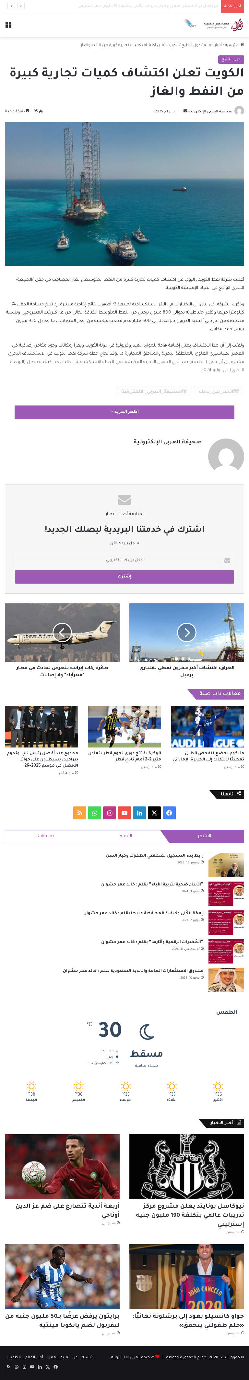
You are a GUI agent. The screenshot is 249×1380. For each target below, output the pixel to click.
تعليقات (46, 836)
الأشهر (204, 836)
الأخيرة (126, 836)
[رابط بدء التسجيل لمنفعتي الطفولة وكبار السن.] (226, 865)
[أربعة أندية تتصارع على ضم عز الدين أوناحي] (62, 1166)
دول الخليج (191, 45)
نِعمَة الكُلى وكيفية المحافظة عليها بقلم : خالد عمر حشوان (143, 913)
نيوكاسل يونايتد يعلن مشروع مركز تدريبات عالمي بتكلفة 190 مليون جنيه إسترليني (190, 1215)
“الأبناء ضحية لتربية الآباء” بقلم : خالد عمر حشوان (152, 885)
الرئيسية (232, 45)
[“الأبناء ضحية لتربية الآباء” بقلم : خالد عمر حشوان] (226, 894)
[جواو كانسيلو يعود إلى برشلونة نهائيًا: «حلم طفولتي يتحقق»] (186, 1276)
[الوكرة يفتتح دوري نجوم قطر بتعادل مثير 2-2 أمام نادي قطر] (124, 726)
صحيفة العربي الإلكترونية (210, 112)
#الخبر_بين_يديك (217, 392)
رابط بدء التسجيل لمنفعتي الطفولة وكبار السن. (154, 856)
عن (75, 1358)
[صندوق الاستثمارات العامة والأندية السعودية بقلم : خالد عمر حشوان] (226, 980)
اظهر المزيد (126, 412)
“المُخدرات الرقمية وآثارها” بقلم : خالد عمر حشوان (152, 942)
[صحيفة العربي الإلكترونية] (213, 25)
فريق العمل (57, 1358)
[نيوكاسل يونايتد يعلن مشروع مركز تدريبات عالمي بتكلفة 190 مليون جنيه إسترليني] (186, 1166)
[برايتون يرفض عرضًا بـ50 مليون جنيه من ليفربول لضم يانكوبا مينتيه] (62, 1276)
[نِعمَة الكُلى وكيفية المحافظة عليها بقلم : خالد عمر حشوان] (226, 922)
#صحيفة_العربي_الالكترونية (152, 392)
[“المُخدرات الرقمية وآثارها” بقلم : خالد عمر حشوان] (226, 951)
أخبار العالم (213, 45)
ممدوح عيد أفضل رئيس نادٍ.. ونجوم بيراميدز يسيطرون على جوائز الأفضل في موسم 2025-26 (42, 759)
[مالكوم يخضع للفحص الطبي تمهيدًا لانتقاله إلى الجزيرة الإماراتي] (207, 726)
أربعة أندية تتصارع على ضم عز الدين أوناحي (181, 6)
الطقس (13, 1358)
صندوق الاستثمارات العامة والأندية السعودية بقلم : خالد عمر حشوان (133, 971)
